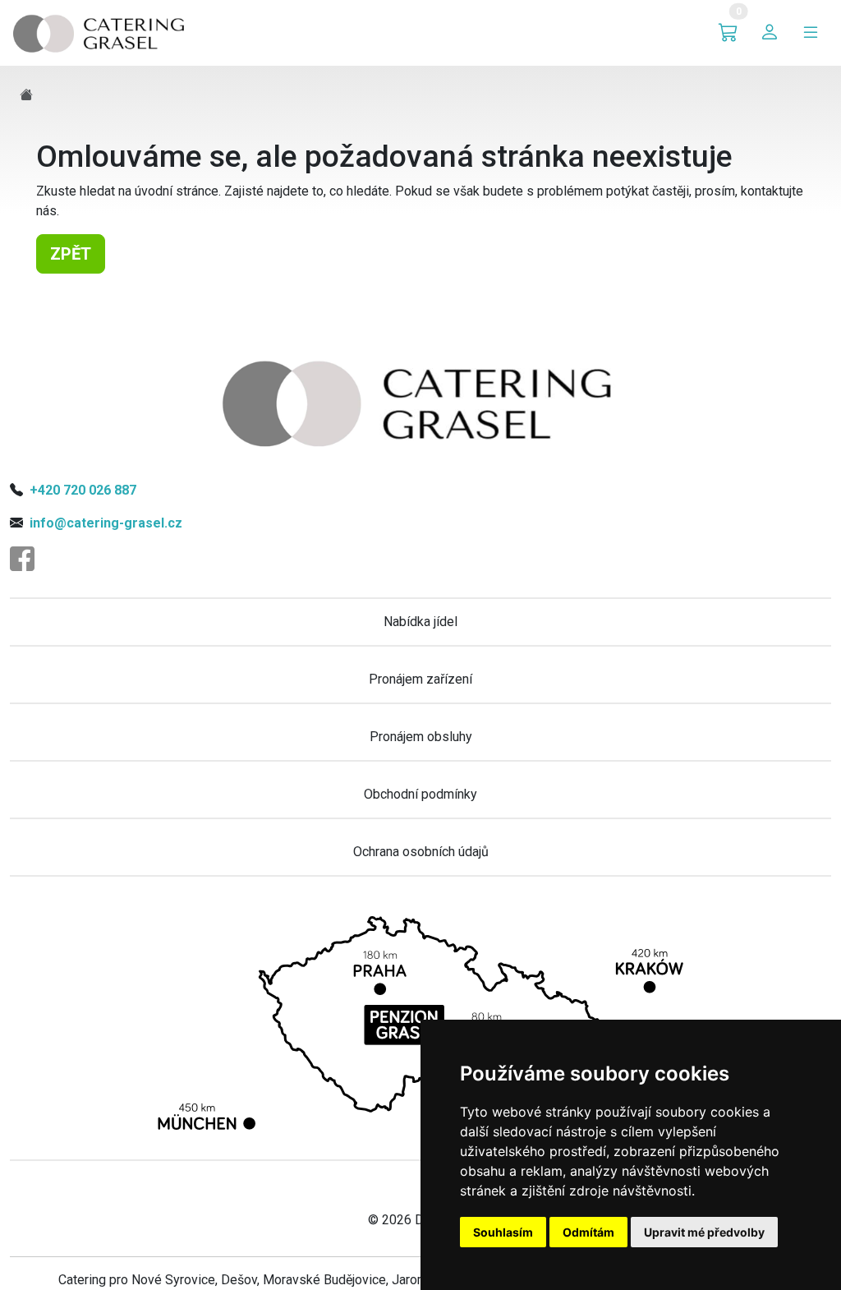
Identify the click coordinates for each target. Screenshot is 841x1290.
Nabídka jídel (420, 621)
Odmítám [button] (588, 1232)
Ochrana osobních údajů (421, 851)
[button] (728, 32)
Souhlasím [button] (503, 1232)
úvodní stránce (176, 191)
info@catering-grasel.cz (106, 523)
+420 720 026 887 (83, 490)
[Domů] (100, 31)
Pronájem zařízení (420, 679)
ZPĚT (70, 254)
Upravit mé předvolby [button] (704, 1232)
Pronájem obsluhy (421, 736)
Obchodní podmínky (420, 794)
